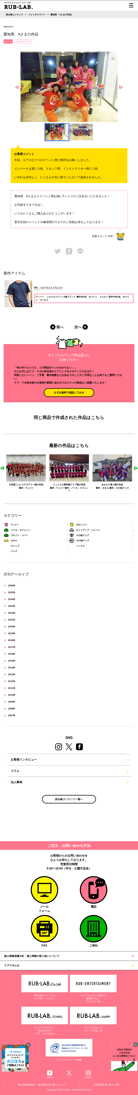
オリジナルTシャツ (23, 41)
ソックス (80, 546)
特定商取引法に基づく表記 (107, 1084)
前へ (60, 327)
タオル (62, 488)
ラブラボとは (11, 965)
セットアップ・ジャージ (88, 530)
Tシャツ (8, 41)
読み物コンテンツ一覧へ (69, 799)
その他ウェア (82, 535)
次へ (78, 327)
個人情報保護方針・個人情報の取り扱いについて (31, 956)
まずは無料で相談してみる (69, 392)
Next (121, 87)
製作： (10, 488)
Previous (17, 87)
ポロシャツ (81, 524)
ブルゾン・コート (19, 535)
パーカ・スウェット (20, 530)
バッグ (14, 551)
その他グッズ (79, 488)
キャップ (15, 546)
